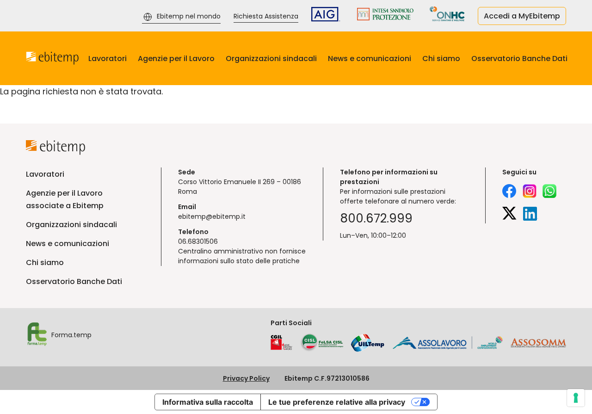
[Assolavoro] (447, 343)
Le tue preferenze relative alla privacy (336, 402)
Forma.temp (71, 335)
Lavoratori (107, 58)
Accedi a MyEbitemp (522, 16)
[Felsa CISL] (321, 343)
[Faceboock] (509, 192)
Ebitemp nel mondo (189, 16)
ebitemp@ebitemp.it (212, 216)
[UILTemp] (368, 343)
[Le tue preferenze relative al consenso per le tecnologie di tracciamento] (576, 398)
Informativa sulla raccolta (207, 402)
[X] (509, 215)
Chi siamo (441, 58)
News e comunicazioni (369, 58)
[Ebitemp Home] (52, 58)
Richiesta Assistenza (266, 16)
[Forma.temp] (37, 335)
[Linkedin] (530, 215)
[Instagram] (529, 192)
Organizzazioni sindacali (271, 58)
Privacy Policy (246, 378)
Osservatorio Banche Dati (519, 58)
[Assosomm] (538, 345)
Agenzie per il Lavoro (176, 58)
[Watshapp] (549, 192)
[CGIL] (281, 343)
